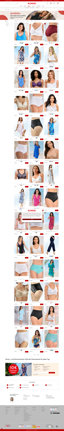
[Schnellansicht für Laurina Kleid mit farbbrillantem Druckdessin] (26, 68)
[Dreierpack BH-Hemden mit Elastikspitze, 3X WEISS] (52, 326)
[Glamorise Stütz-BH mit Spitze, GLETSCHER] (51, 114)
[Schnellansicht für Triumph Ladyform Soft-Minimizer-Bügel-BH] (41, 92)
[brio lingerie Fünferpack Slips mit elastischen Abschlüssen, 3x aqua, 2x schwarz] (50, 350)
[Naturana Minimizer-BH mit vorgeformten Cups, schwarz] (37, 185)
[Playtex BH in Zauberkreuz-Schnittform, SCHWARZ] (36, 232)
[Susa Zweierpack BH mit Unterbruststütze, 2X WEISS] (22, 185)
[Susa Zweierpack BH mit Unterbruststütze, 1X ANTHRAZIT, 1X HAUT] (20, 185)
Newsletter (16, 412)
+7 (38, 90)
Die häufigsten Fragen (50, 397)
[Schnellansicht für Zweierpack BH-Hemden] (56, 68)
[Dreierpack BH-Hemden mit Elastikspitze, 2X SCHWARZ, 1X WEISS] (51, 326)
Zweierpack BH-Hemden (51, 65)
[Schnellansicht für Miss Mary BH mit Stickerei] (26, 44)
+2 (38, 185)
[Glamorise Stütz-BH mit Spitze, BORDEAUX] (50, 114)
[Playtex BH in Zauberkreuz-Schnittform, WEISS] (37, 232)
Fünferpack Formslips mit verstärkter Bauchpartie (36, 325)
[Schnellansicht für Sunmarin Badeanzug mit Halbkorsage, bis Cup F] (26, 257)
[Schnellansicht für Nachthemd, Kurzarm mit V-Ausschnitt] (26, 139)
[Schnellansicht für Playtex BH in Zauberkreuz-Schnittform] (41, 234)
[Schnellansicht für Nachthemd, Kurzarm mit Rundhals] (56, 186)
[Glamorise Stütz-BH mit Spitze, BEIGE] (49, 114)
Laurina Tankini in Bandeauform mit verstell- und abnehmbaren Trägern (36, 349)
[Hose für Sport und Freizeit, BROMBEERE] (50, 256)
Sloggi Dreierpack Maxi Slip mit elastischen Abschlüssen (21, 160)
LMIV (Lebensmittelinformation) (27, 417)
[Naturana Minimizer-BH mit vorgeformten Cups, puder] (36, 185)
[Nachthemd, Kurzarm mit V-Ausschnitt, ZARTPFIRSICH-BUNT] (22, 137)
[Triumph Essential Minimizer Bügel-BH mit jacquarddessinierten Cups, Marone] (49, 161)
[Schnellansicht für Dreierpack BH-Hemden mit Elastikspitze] (56, 328)
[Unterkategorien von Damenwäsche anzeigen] (12, 23)
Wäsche (6, 412)
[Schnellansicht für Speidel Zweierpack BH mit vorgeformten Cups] (56, 304)
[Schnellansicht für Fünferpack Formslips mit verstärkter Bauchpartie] (41, 139)
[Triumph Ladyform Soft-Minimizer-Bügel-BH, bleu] (36, 90)
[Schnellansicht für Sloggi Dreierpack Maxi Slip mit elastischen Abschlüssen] (26, 163)
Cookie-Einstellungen (26, 413)
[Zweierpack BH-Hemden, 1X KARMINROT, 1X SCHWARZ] (51, 66)
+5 (53, 66)
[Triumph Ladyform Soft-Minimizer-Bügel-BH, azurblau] (35, 90)
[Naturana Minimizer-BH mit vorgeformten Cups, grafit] (34, 185)
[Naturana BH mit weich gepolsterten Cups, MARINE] (19, 114)
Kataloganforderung (17, 413)
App (15, 414)
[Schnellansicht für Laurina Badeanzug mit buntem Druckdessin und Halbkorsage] (41, 68)
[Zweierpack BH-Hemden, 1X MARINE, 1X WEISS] (52, 66)
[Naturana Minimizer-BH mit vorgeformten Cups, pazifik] (35, 185)
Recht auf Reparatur (26, 420)
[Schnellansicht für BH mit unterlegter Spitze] (26, 304)
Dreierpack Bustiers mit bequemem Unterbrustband (21, 231)
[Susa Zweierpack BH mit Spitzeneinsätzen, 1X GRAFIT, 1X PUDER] (35, 256)
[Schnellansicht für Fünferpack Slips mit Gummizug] (56, 44)
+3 (53, 350)
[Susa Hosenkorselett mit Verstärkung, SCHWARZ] (22, 90)
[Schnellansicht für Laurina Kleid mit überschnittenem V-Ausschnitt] (56, 280)
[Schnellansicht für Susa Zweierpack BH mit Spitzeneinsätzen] (41, 257)
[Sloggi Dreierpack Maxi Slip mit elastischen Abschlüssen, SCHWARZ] (21, 161)
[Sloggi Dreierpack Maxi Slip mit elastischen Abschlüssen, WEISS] (22, 161)
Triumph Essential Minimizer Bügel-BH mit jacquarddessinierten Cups (51, 160)
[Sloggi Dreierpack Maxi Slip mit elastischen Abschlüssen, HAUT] (20, 161)
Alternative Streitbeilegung (26, 416)
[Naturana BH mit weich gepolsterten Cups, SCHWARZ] (21, 114)
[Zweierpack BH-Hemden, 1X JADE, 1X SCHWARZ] (50, 66)
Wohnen (7, 413)
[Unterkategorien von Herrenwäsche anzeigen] (12, 24)
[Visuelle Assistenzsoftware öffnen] (56, 426)
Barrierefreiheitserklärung (26, 419)
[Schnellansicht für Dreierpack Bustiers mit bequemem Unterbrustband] (26, 234)
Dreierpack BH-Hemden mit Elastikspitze (51, 325)
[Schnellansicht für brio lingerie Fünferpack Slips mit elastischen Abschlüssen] (56, 351)
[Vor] (39, 355)
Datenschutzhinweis (35, 374)
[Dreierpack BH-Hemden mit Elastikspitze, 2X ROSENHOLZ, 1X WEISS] (50, 326)
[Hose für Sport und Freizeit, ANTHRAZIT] (49, 256)
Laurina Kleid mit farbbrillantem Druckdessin (21, 65)
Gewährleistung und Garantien (27, 414)
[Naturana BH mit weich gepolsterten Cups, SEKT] (22, 114)
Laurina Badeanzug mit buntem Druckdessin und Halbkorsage (36, 65)
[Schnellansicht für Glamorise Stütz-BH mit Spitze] (56, 115)
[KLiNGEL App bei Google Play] (58, 413)
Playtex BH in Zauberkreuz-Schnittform (36, 231)
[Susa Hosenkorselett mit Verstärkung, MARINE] (19, 90)
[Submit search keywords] (17, 3)
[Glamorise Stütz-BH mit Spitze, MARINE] (52, 114)
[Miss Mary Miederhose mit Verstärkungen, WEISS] (22, 350)
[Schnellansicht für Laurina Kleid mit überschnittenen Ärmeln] (56, 139)
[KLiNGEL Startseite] (32, 3)
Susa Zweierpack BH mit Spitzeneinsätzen (36, 255)
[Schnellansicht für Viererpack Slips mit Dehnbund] (56, 210)
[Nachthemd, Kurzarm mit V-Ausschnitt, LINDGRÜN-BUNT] (20, 137)
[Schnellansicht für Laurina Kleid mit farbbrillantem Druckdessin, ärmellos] (56, 234)
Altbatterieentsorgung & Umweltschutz (28, 415)
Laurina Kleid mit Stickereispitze (36, 160)
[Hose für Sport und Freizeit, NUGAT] (52, 256)
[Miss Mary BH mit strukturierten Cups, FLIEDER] (50, 90)
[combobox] (11, 3)
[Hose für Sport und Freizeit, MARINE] (51, 256)
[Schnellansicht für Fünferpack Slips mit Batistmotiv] (26, 280)
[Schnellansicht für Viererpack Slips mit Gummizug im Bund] (41, 280)
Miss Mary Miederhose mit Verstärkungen (22, 349)
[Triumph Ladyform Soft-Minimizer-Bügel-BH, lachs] (37, 90)
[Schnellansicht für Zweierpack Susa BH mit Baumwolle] (41, 44)
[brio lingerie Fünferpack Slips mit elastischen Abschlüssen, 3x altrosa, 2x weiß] (49, 350)
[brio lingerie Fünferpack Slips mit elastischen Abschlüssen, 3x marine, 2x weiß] (52, 350)
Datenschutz (25, 412)
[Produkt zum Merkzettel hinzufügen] (27, 23)
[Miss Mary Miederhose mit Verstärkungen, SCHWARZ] (21, 350)
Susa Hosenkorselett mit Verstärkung (21, 89)
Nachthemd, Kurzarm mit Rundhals (51, 184)
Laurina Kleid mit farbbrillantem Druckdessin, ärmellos (51, 231)
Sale (6, 414)
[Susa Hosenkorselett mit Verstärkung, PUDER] (20, 90)
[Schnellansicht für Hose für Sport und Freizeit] (56, 257)
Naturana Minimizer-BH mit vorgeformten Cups (36, 184)
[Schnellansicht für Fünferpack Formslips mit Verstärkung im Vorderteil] (41, 304)
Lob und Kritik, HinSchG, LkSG (27, 418)
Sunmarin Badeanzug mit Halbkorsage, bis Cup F (21, 255)
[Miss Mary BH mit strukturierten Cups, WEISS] (53, 90)
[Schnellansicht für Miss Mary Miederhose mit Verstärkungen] (26, 351)
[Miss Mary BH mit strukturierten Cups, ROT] (52, 90)
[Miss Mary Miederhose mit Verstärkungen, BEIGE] (20, 350)
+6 (53, 161)
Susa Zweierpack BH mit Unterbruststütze (21, 184)
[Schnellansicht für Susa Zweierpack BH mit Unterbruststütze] (26, 186)
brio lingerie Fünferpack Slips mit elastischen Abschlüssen (51, 349)
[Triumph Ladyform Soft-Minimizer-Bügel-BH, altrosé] (34, 90)
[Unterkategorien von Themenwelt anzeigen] (12, 25)
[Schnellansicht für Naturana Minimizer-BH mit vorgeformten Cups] (41, 186)
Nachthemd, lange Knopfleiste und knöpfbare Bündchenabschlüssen (21, 325)
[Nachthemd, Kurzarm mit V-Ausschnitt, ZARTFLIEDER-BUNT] (21, 137)
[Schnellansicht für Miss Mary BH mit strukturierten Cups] (56, 92)
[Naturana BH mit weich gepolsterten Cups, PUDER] (20, 114)
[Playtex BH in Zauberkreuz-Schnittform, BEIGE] (35, 232)
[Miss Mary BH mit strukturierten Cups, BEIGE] (49, 90)
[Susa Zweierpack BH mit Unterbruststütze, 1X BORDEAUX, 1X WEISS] (21, 185)
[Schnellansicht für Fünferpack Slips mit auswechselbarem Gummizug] (41, 115)
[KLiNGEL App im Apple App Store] (54, 413)
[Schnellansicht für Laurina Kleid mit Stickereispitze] (41, 163)
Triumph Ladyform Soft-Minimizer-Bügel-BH (36, 89)
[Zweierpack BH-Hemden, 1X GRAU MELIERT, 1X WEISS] (49, 66)
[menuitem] (21, 6)
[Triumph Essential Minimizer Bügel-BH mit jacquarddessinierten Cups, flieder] (50, 161)
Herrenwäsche (7, 24)
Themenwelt (7, 25)
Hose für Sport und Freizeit (51, 255)
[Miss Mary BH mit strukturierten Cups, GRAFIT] (51, 90)
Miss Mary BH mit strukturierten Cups (51, 89)
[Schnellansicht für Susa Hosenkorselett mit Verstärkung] (26, 92)
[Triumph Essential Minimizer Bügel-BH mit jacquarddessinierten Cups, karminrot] (52, 161)
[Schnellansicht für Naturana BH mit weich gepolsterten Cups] (26, 115)
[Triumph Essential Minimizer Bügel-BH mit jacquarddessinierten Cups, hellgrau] (51, 161)
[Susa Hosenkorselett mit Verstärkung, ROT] (21, 90)
